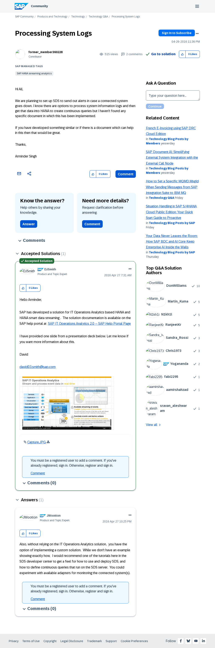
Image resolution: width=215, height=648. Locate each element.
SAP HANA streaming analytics (34, 73)
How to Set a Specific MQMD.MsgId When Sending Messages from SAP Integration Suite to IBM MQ (172, 187)
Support (111, 641)
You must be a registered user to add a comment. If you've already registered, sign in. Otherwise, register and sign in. (73, 463)
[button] (182, 54)
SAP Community (24, 16)
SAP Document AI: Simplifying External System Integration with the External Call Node (172, 157)
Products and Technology (52, 16)
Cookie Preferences (134, 641)
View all (151, 425)
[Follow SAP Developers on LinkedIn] (203, 641)
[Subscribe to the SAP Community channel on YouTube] (196, 641)
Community (39, 6)
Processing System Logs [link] (126, 16)
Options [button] (197, 33)
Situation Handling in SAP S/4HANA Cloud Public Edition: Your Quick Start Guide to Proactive (171, 212)
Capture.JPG (36, 442)
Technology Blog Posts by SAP (172, 223)
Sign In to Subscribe (176, 33)
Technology (78, 16)
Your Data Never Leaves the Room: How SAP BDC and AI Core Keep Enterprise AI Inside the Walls (172, 241)
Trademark (94, 641)
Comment (126, 174)
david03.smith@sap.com (38, 367)
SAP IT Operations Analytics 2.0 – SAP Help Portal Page (89, 323)
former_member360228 (46, 52)
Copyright (50, 641)
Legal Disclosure (71, 641)
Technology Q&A (98, 16)
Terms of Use (31, 641)
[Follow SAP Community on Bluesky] (188, 641)
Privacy (13, 641)
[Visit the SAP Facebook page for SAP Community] (180, 641)
